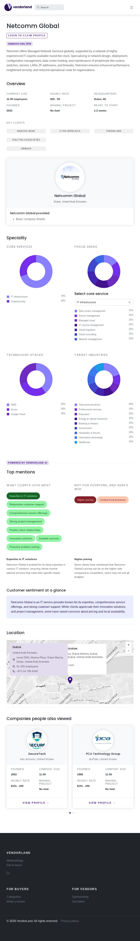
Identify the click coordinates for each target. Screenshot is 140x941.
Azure (14, 409)
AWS (13, 404)
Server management (89, 315)
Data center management (92, 311)
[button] (70, 680)
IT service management (91, 325)
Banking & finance (88, 423)
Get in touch (14, 865)
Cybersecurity (18, 301)
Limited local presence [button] (113, 499)
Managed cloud (87, 320)
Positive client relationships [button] (24, 530)
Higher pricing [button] (85, 499)
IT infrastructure (19, 296)
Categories (14, 896)
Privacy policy (70, 921)
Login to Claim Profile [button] (27, 35)
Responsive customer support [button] (26, 504)
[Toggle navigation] (132, 7)
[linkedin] (8, 872)
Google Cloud (18, 414)
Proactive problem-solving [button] (24, 546)
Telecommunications (89, 404)
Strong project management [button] (25, 521)
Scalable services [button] (49, 538)
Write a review (16, 901)
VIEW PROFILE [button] (34, 802)
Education (84, 414)
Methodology (15, 860)
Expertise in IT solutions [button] (23, 495)
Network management (90, 339)
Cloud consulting (87, 334)
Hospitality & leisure (89, 433)
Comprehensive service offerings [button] (28, 513)
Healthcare (84, 442)
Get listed (78, 901)
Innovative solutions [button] (20, 538)
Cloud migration (87, 329)
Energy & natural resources (93, 418)
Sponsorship (80, 896)
